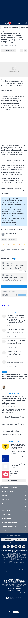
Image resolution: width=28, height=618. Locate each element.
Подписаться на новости (9, 487)
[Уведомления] (22, 23)
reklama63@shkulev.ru (14, 570)
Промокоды (14, 19)
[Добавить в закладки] (21, 50)
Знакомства (21, 19)
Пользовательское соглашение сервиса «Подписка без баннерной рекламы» (14, 593)
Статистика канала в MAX (9, 526)
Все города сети (6, 530)
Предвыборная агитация (9, 522)
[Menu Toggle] (2, 23)
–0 (25, 271)
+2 (20, 283)
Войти (6, 295)
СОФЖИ (4, 239)
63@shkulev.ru (21, 563)
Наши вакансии (6, 514)
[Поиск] (19, 23)
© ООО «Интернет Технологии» (14, 608)
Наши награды (5, 510)
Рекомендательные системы (14, 590)
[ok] (12, 546)
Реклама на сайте (6, 499)
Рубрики (4, 495)
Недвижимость (5, 19)
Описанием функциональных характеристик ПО (14, 580)
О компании (5, 507)
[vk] (8, 546)
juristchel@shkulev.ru (16, 566)
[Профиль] (26, 23)
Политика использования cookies (14, 588)
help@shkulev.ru (17, 567)
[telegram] (4, 546)
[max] (15, 546)
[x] (19, 546)
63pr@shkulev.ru (22, 575)
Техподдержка (6, 518)
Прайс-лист (5, 503)
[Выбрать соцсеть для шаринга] (25, 50)
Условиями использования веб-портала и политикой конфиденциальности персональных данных (14, 582)
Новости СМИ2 (5, 305)
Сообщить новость (7, 491)
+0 (20, 271)
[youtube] (23, 546)
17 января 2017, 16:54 (6, 45)
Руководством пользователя (14, 579)
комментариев (9, 50)
